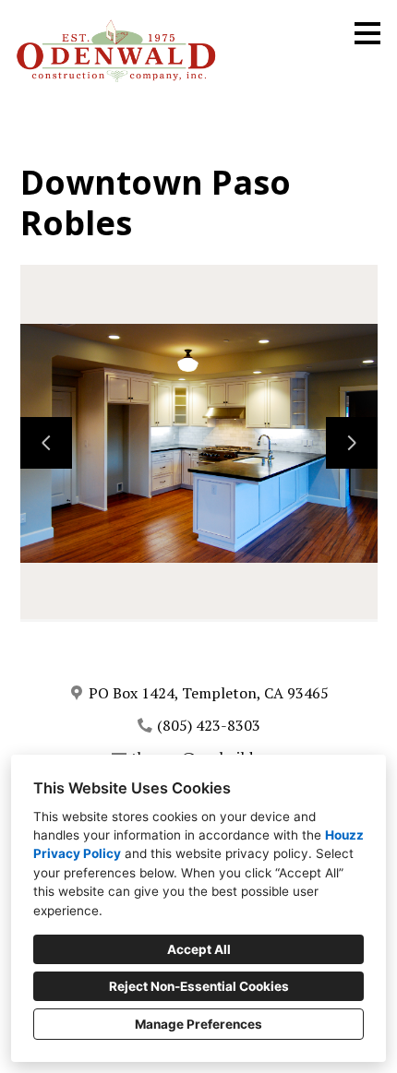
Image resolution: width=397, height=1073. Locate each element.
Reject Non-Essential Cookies (199, 986)
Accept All (199, 949)
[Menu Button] (367, 33)
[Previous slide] (46, 443)
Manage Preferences (198, 1024)
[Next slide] (352, 443)
